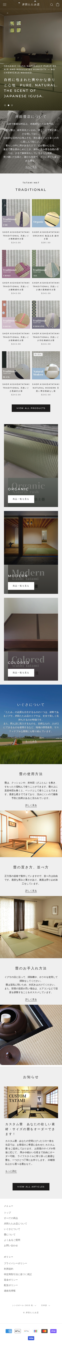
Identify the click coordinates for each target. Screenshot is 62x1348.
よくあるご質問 (12, 1240)
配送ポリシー (11, 1285)
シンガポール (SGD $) (22, 1305)
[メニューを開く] (4, 4)
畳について (10, 1234)
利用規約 (8, 1268)
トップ (7, 1212)
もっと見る (31, 166)
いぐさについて (12, 1229)
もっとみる (31, 741)
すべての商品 (11, 1218)
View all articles (31, 1186)
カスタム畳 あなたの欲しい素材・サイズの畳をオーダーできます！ (30, 1129)
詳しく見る (31, 805)
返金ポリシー (11, 1279)
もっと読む (11, 1171)
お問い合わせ (11, 1245)
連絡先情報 (10, 1290)
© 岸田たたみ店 (31, 1312)
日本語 (44, 1305)
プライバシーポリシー (15, 1263)
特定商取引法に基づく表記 (18, 1274)
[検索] (51, 4)
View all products (31, 408)
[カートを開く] (57, 4)
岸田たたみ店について (15, 1223)
